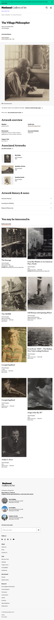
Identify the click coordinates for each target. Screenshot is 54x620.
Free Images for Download (8, 586)
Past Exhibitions (5, 603)
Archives (4, 600)
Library (3, 597)
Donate (3, 577)
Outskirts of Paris (20, 166)
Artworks (7, 15)
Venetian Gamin (19, 177)
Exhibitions (4, 570)
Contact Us (4, 552)
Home (3, 15)
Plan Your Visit (5, 559)
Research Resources (7, 208)
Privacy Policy (4, 617)
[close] (51, 2)
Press (3, 549)
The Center (4, 592)
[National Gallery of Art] (27, 484)
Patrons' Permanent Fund (34, 126)
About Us (4, 547)
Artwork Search (5, 589)
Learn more (4, 3)
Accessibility (5, 567)
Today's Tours (5, 564)
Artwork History (6, 198)
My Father (18, 155)
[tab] (6, 224)
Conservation (5, 595)
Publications (5, 606)
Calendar (4, 562)
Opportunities (5, 579)
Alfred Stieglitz (5, 37)
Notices (3, 615)
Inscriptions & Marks (8, 203)
